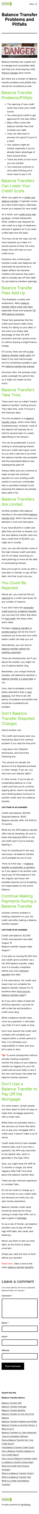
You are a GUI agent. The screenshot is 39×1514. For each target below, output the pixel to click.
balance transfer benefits (20, 1267)
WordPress (25, 1504)
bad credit (10, 618)
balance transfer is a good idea (17, 679)
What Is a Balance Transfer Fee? (16, 1477)
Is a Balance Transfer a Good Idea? (17, 1462)
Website (5, 1350)
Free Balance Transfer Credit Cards (18, 1447)
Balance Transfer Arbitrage (14, 1407)
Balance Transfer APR (12, 1403)
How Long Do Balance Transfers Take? (19, 1458)
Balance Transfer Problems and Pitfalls (19, 1421)
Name (5, 1323)
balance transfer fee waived (20, 366)
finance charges (10, 73)
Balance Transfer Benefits (13, 1410)
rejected (6, 598)
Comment (7, 1296)
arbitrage (21, 1218)
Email (5, 1336)
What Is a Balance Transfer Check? (18, 1473)
